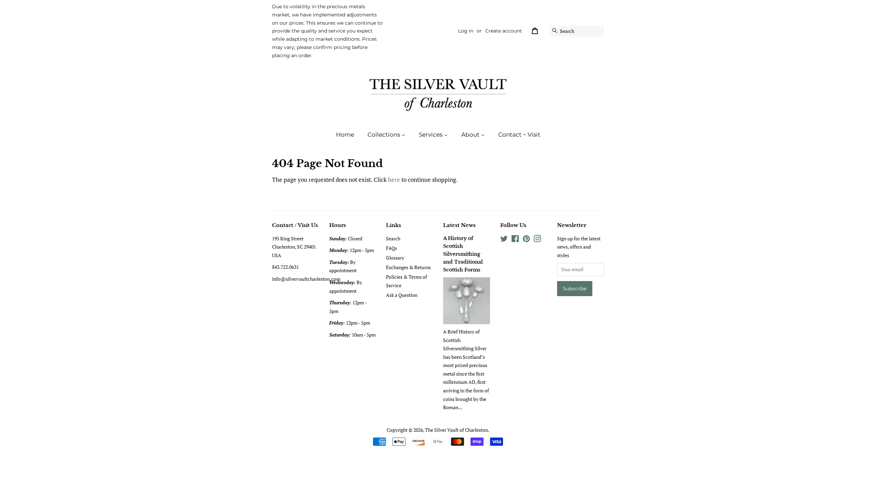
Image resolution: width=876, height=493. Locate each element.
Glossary (395, 257)
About (471, 134)
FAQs (391, 248)
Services (431, 134)
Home (345, 134)
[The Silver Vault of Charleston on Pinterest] (526, 240)
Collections (384, 134)
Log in (465, 31)
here (394, 180)
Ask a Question (401, 295)
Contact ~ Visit (519, 134)
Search (393, 238)
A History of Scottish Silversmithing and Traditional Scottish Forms (463, 254)
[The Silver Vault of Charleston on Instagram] (537, 240)
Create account (503, 31)
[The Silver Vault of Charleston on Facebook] (515, 240)
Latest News (459, 225)
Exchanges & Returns (408, 267)
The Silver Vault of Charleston (456, 430)
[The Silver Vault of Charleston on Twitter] (504, 240)
